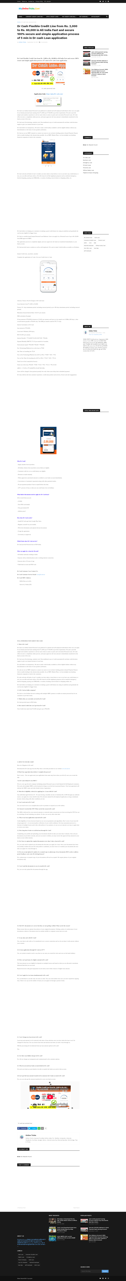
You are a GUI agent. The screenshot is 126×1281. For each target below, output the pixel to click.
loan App (96, 248)
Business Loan (87, 160)
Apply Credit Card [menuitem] (52, 16)
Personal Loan (87, 167)
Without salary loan (88, 170)
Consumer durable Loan (90, 240)
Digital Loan (21, 1257)
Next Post (76, 1207)
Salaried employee (88, 245)
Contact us (31, 1)
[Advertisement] (77, 9)
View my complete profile (95, 334)
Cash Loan (97, 237)
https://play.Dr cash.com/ (54, 94)
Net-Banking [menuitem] (83, 16)
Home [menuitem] (20, 16)
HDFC (85, 242)
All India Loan (86, 157)
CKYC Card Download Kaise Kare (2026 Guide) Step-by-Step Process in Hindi (66, 1229)
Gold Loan (31, 1259)
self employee (87, 250)
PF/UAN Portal (87, 165)
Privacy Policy (39, 1)
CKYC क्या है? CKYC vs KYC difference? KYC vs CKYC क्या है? (66, 1237)
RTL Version (47, 1)
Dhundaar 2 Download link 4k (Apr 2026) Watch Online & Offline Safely (67, 1220)
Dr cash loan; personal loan (29, 22)
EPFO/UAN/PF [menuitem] (95, 16)
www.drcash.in (66, 768)
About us (24, 1)
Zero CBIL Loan (88, 248)
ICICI (90, 242)
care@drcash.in (41, 574)
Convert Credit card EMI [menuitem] (34, 16)
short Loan (37, 1265)
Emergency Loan (87, 162)
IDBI (95, 242)
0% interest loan (88, 237)
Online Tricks (31, 1135)
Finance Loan (101, 240)
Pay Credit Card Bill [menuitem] (69, 16)
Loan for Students (22, 1262)
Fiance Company (22, 1259)
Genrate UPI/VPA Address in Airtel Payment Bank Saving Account (99, 62)
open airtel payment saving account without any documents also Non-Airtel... (99, 53)
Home (18, 1)
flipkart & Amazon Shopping (90, 172)
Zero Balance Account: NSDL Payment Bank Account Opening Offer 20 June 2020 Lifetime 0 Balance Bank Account (99, 72)
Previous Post (21, 1207)
